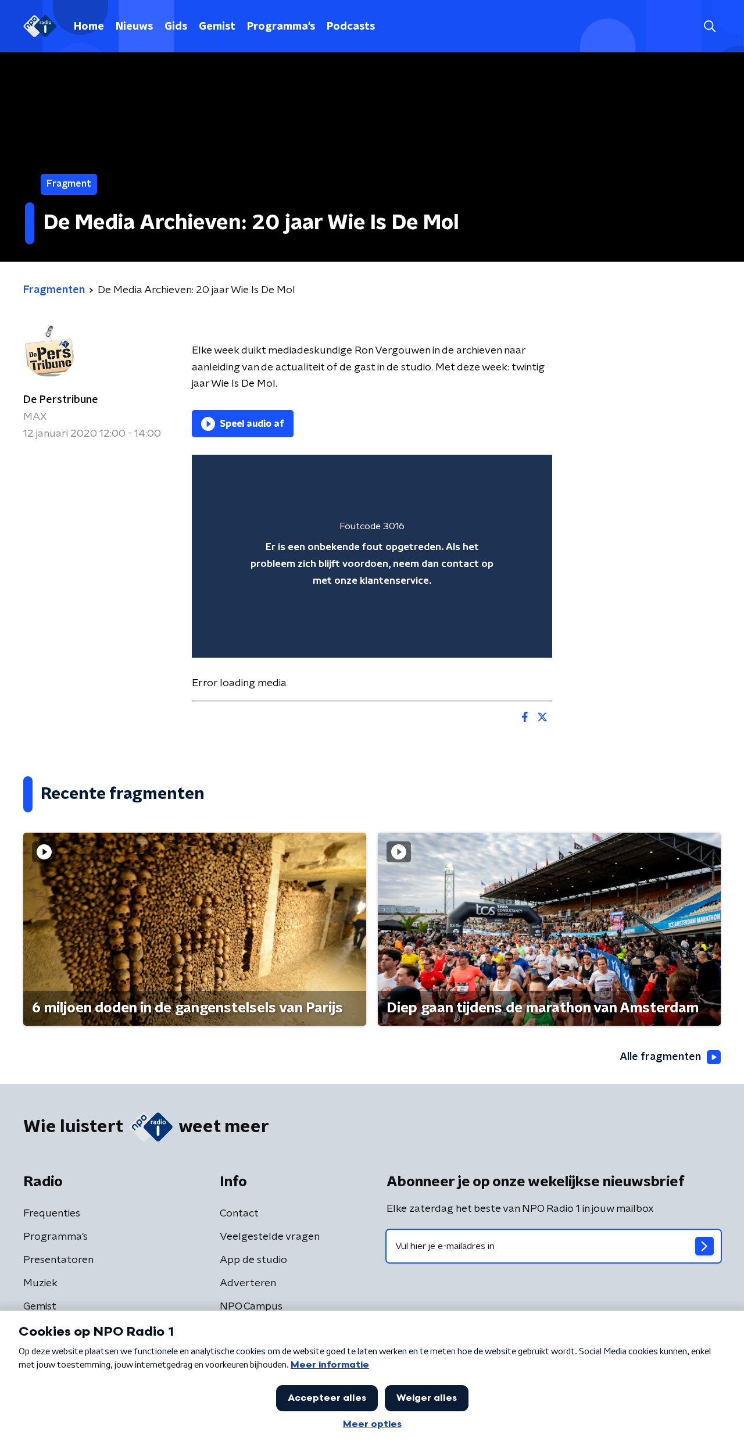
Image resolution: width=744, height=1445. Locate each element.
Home (89, 27)
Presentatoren (58, 1260)
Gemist (217, 27)
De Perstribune (60, 400)
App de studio (253, 1260)
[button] (709, 26)
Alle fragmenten (660, 1057)
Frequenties (51, 1213)
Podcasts (351, 27)
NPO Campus (251, 1306)
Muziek (40, 1283)
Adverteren (248, 1283)
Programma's (281, 27)
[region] (372, 556)
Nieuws (134, 27)
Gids (175, 27)
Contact (239, 1213)
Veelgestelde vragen (270, 1237)
